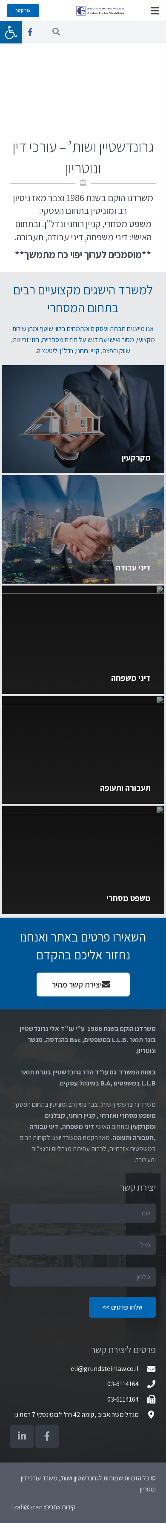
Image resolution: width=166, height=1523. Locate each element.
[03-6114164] (147, 1384)
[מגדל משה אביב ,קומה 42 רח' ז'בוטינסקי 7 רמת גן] (147, 1415)
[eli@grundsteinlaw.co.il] (147, 1369)
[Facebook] (29, 32)
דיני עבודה (133, 567)
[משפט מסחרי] (83, 860)
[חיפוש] (56, 32)
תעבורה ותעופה (125, 787)
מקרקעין (136, 457)
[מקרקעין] (83, 419)
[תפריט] (155, 10)
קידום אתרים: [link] (59, 1507)
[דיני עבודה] (83, 529)
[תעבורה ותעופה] (83, 750)
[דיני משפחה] (83, 639)
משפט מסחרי (128, 898)
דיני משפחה (131, 677)
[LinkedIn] (22, 1436)
